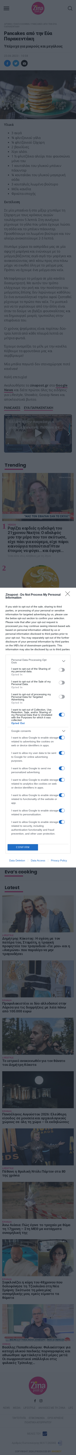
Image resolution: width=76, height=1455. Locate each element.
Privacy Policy (59, 860)
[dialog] (38, 727)
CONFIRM (23, 847)
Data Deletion (17, 860)
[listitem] (38, 661)
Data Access (38, 860)
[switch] (62, 670)
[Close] (68, 594)
